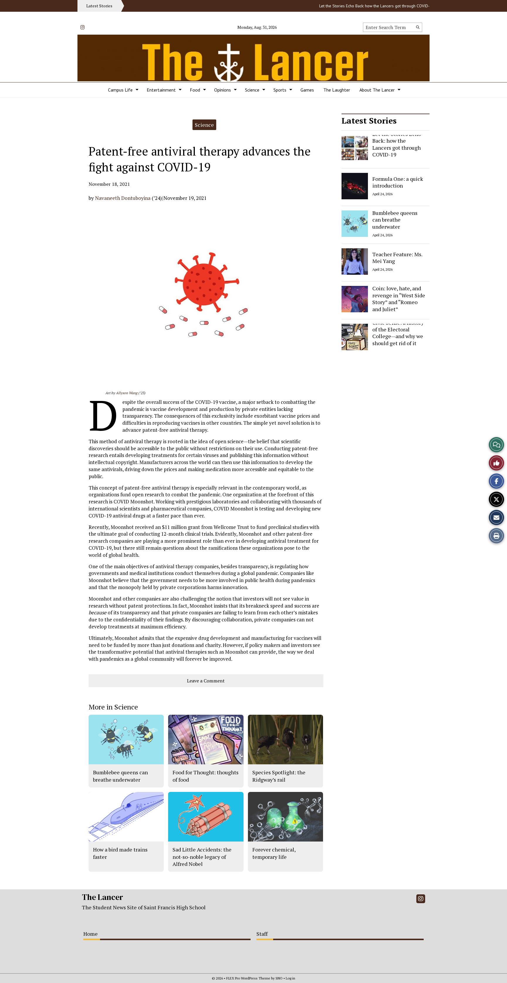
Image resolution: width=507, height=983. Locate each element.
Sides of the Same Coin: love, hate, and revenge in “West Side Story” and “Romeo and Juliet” (398, 295)
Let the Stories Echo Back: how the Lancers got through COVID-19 (361, 6)
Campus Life (120, 90)
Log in (290, 978)
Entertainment (161, 90)
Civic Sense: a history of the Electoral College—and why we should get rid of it (398, 333)
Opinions (222, 90)
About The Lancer (377, 90)
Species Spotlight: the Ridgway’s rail (278, 776)
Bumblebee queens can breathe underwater (395, 219)
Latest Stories (369, 120)
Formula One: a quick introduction (397, 182)
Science (252, 90)
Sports (279, 90)
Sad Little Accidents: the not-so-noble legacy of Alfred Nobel (202, 856)
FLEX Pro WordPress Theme (248, 978)
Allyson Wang (126, 393)
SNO (279, 978)
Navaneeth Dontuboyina (123, 198)
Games (307, 90)
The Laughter (336, 90)
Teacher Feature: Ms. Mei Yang (397, 257)
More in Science (113, 706)
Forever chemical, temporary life (273, 853)
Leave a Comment (206, 680)
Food (195, 90)
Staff (262, 933)
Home (90, 933)
